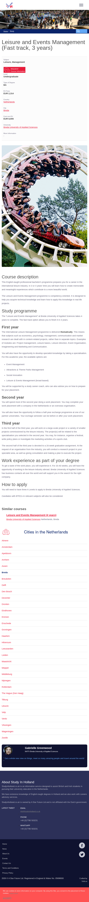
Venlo (4, 719)
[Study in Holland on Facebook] (82, 845)
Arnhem (5, 560)
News (4, 849)
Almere (5, 540)
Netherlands (9, 102)
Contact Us (6, 863)
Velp (4, 712)
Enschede (6, 623)
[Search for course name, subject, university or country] (82, 31)
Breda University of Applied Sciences (20, 127)
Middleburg (7, 674)
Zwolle (5, 738)
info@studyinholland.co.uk (30, 811)
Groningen (6, 629)
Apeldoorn (6, 553)
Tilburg (5, 699)
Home (5, 31)
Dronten (5, 604)
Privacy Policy (7, 873)
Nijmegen (6, 680)
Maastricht (6, 661)
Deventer (6, 598)
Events (5, 858)
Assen (5, 566)
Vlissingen (6, 725)
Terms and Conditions (10, 868)
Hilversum (6, 642)
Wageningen (7, 731)
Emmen (5, 617)
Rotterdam (6, 687)
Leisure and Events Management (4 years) (31, 515)
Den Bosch (7, 591)
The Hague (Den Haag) (12, 693)
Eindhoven (7, 610)
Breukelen (6, 579)
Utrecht (5, 706)
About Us (5, 854)
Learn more (13, 893)
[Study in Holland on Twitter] (82, 854)
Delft (4, 585)
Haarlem (6, 636)
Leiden (5, 655)
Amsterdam (7, 547)
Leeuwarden (7, 649)
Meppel (5, 668)
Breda (6, 110)
